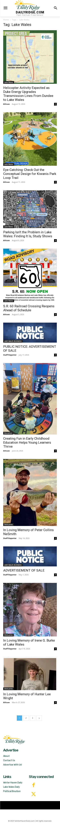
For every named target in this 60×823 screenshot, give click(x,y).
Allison (6, 104)
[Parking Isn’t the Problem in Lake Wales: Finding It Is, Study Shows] (30, 209)
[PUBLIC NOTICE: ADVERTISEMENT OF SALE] (30, 333)
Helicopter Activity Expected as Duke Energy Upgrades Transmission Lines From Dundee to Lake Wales (28, 94)
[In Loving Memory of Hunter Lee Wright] (30, 673)
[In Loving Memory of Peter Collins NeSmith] (30, 492)
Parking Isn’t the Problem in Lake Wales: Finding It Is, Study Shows (27, 234)
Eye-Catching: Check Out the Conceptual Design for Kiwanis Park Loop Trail (29, 174)
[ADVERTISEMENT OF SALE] (30, 556)
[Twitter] (33, 794)
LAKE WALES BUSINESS (13, 341)
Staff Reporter (9, 355)
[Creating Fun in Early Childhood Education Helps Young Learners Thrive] (30, 399)
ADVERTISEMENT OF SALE (23, 570)
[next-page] (39, 718)
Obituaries (8, 524)
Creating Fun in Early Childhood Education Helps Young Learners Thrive (27, 442)
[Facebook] (33, 785)
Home (6, 19)
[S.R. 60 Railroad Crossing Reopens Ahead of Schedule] (30, 275)
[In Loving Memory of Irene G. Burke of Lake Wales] (30, 609)
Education (8, 433)
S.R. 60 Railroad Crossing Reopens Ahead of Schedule (28, 308)
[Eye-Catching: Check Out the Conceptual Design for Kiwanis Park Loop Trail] (30, 139)
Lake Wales (8, 82)
